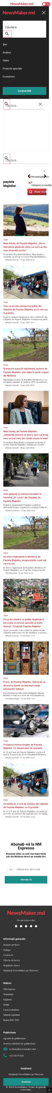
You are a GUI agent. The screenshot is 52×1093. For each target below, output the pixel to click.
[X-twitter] (21, 926)
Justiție (6, 1004)
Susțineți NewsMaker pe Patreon (20, 970)
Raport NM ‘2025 (11, 1020)
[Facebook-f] (16, 926)
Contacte (8, 955)
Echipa (6, 950)
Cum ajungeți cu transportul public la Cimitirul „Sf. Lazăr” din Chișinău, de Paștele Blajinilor (22, 497)
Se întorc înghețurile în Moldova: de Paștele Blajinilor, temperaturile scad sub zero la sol (24, 560)
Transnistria (8, 994)
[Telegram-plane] (36, 926)
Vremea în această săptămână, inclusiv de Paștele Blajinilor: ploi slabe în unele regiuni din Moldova (26, 372)
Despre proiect (11, 944)
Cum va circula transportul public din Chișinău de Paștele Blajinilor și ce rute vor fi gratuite (25, 309)
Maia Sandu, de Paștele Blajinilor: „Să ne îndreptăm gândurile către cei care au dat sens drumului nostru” (25, 247)
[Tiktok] (31, 926)
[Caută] (6, 159)
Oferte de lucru (11, 960)
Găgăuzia (7, 999)
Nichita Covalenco (12, 511)
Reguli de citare (11, 965)
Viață (5, 240)
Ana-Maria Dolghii (12, 699)
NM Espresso (9, 989)
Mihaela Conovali (12, 260)
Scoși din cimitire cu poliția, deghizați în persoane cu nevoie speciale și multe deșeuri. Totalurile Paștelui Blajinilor (23, 623)
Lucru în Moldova (11, 1009)
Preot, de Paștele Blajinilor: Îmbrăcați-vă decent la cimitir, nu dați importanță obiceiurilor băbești (24, 685)
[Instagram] (26, 926)
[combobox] (26, 160)
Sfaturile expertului (11, 1014)
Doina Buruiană (11, 573)
